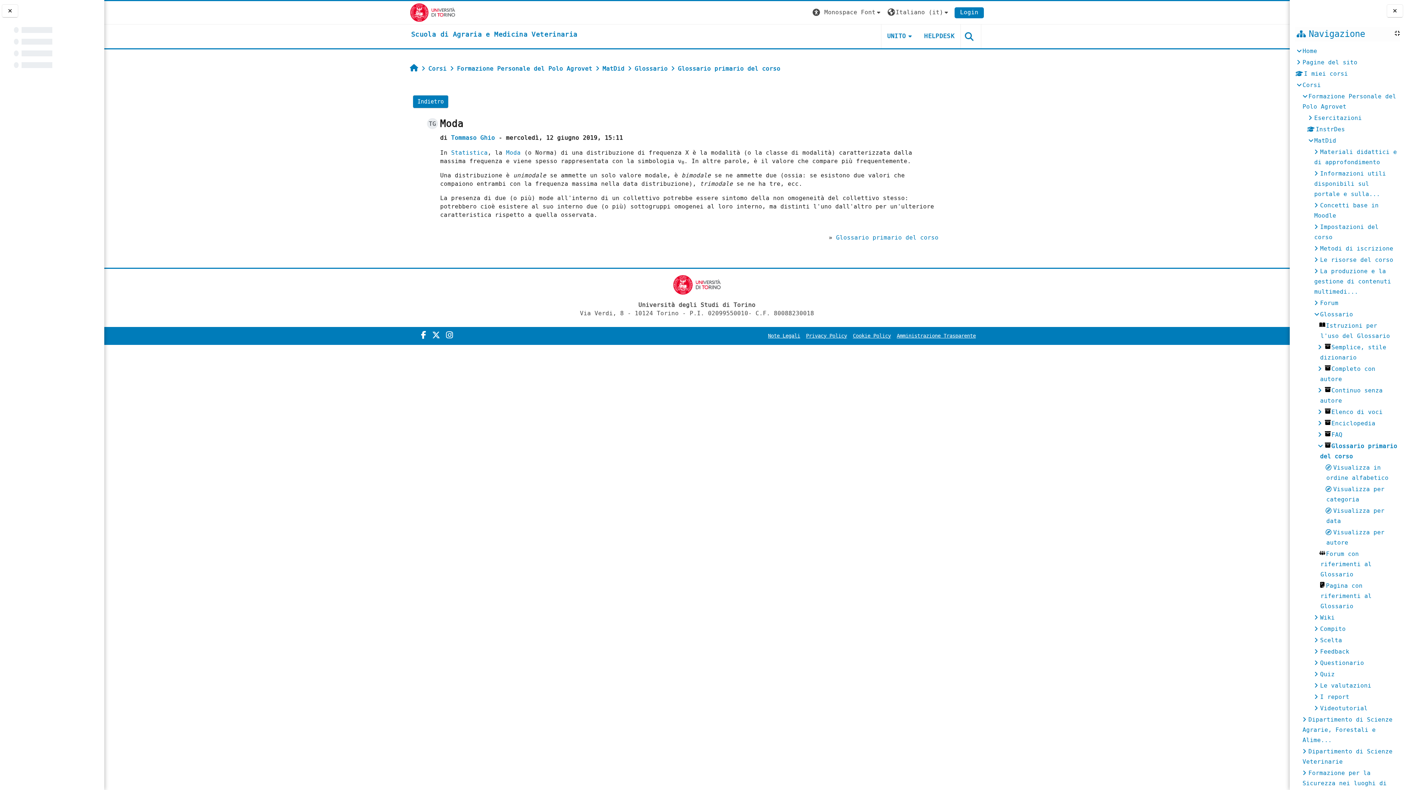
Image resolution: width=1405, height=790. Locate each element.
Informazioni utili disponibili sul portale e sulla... (1350, 183)
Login (969, 12)
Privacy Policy (826, 336)
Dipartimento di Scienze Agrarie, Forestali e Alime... (1348, 729)
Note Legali (784, 336)
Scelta (1331, 640)
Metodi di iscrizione (1356, 248)
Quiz (1327, 674)
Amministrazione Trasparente (936, 336)
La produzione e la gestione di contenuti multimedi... (1352, 281)
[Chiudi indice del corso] (10, 11)
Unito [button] (896, 36)
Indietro (430, 102)
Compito (1333, 629)
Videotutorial (1344, 708)
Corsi (1312, 85)
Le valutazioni (1345, 685)
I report (1334, 697)
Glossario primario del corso (887, 237)
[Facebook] (423, 335)
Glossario (1336, 314)
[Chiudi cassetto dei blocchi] (1395, 11)
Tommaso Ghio (473, 137)
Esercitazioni (1338, 118)
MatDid (1325, 140)
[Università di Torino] (433, 12)
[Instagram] (449, 335)
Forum (1329, 303)
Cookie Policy (872, 336)
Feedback (1334, 651)
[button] (847, 12)
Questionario (1342, 663)
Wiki (1327, 617)
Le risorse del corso (1356, 260)
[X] (436, 335)
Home (1310, 51)
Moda (513, 152)
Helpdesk (939, 36)
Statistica (469, 152)
